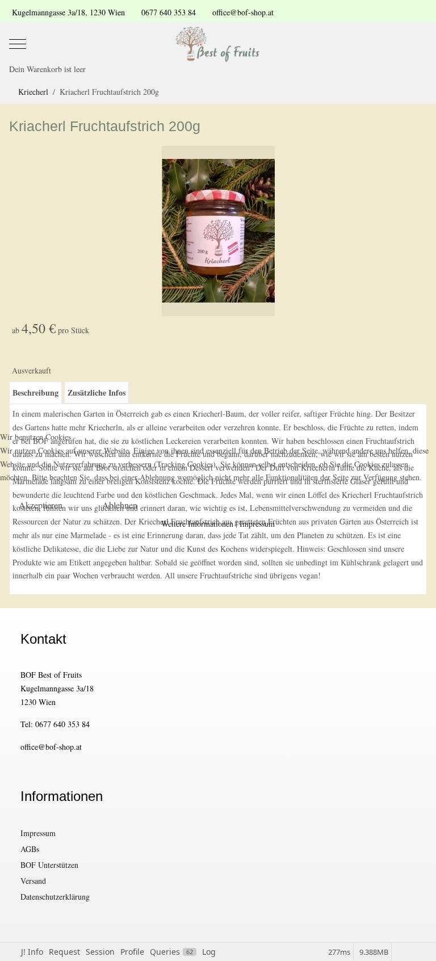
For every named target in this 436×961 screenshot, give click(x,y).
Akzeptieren (40, 505)
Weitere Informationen (197, 523)
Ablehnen (119, 505)
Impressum (257, 523)
